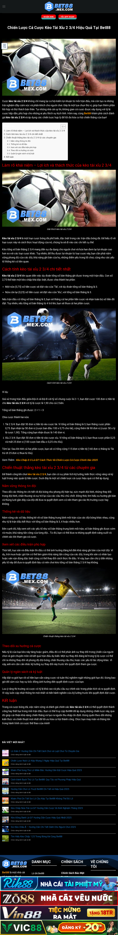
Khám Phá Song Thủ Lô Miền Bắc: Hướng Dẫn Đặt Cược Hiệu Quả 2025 (46, 770)
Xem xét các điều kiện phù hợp (23, 147)
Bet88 (87, 113)
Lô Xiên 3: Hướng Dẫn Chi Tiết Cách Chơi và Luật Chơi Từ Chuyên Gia (45, 751)
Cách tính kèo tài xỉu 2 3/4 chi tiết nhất (24, 134)
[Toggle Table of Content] (61, 126)
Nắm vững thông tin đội (21, 141)
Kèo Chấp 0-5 (23, 460)
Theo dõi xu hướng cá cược (22, 150)
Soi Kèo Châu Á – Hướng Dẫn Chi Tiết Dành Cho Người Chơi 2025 (43, 827)
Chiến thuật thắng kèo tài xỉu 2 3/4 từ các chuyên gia (31, 137)
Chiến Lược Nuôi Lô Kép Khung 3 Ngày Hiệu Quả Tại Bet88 (40, 760)
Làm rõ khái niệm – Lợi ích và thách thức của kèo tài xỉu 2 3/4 (35, 130)
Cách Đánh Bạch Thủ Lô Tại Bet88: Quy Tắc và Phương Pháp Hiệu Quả (46, 779)
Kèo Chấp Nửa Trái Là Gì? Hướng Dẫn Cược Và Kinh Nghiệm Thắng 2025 (47, 808)
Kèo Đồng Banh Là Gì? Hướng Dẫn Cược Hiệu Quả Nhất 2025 (41, 817)
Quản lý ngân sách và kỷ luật (22, 153)
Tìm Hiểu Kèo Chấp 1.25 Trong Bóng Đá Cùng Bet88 (36, 836)
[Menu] (4, 6)
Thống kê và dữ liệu (19, 144)
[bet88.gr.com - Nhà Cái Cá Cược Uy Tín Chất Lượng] (59, 6)
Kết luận (10, 157)
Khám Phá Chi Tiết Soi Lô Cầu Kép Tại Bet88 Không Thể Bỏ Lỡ (42, 798)
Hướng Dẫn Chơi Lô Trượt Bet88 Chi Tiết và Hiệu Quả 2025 (40, 789)
